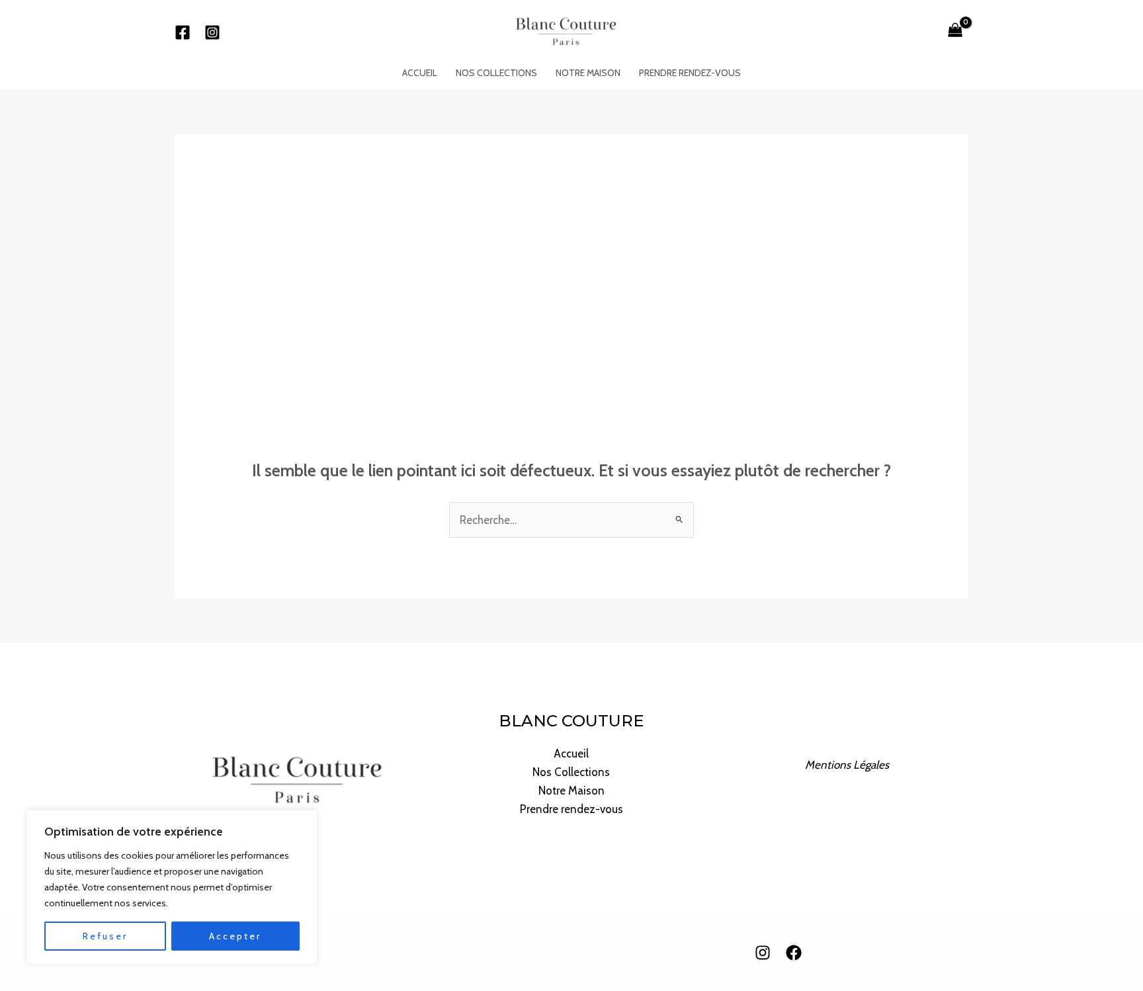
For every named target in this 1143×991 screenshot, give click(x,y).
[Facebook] (182, 32)
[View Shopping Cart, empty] (955, 31)
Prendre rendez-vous (690, 73)
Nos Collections (496, 73)
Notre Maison (588, 73)
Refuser (105, 936)
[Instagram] (212, 32)
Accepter (235, 936)
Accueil (419, 73)
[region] (172, 887)
